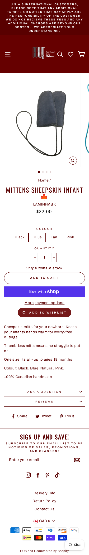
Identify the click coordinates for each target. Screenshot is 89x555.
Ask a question (44, 391)
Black (20, 237)
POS (23, 551)
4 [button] (51, 172)
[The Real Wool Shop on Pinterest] (47, 475)
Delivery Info (44, 493)
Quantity (44, 248)
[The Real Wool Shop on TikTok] (57, 475)
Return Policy (44, 501)
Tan (54, 237)
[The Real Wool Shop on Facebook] (38, 475)
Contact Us (44, 509)
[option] (44, 17)
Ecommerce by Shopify (51, 551)
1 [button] (39, 172)
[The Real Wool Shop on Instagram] (28, 475)
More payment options (44, 303)
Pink (70, 237)
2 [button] (43, 172)
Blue (38, 237)
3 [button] (47, 172)
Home (43, 180)
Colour (44, 228)
